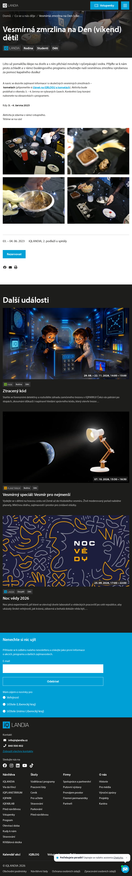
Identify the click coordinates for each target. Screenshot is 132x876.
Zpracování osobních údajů (100, 871)
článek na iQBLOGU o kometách (51, 87)
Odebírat (53, 681)
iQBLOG (34, 854)
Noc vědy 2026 (16, 598)
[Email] (10, 267)
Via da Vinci (9, 787)
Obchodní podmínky (15, 871)
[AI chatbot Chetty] (125, 869)
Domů (7, 16)
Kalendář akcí (11, 854)
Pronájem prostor (73, 792)
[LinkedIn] (18, 765)
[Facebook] (5, 267)
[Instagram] (11, 765)
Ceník (34, 792)
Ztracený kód (14, 390)
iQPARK (7, 798)
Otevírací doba (11, 825)
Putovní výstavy (72, 787)
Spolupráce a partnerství (77, 781)
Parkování (36, 809)
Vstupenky (9, 814)
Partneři (67, 803)
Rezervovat (14, 254)
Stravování (9, 836)
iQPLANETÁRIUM (12, 792)
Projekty (104, 798)
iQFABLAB (8, 803)
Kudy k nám (9, 831)
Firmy (67, 774)
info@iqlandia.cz (18, 740)
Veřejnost (13, 697)
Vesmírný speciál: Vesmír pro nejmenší (36, 494)
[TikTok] (31, 765)
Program (8, 820)
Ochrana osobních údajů (66, 871)
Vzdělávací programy (43, 781)
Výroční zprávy (107, 792)
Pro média (105, 787)
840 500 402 (15, 745)
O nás (103, 774)
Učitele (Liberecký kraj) (21, 704)
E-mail (6, 661)
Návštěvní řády (39, 871)
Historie (103, 781)
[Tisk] (16, 267)
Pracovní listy (38, 787)
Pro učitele (37, 798)
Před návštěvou (12, 809)
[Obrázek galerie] (34, 151)
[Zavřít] (126, 858)
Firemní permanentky (75, 798)
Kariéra (103, 803)
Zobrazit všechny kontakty (18, 751)
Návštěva (9, 774)
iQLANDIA (9, 781)
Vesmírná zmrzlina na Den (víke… (60, 16)
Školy (34, 774)
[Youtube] (24, 765)
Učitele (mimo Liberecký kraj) (25, 711)
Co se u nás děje (25, 16)
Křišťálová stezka (12, 842)
